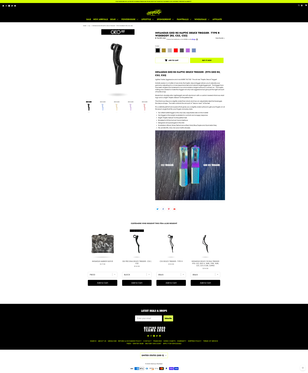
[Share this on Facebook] (163, 209)
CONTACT (147, 341)
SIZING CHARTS (170, 341)
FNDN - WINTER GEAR (135, 343)
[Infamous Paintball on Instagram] (9, 6)
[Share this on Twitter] (157, 209)
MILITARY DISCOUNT (153, 343)
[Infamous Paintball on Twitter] (12, 6)
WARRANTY (181, 341)
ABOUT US (102, 341)
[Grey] (181, 50)
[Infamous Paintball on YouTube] (15, 6)
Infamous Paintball (156, 364)
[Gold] (163, 50)
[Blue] (193, 50)
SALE (88, 19)
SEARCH (93, 341)
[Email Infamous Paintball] (3, 6)
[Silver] (169, 50)
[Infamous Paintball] (154, 13)
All (89, 25)
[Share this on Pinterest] (169, 209)
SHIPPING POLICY (194, 341)
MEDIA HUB (112, 341)
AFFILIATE (217, 19)
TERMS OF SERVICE (210, 341)
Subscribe (168, 318)
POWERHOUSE (128, 19)
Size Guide (220, 38)
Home (84, 25)
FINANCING (157, 341)
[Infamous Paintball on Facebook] (6, 6)
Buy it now (207, 60)
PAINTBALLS (183, 19)
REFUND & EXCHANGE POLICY (129, 341)
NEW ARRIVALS (100, 19)
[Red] (175, 50)
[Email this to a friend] (174, 209)
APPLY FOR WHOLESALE (172, 343)
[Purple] (187, 50)
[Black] (157, 50)
